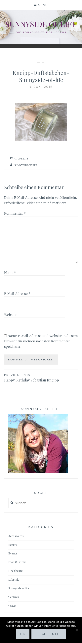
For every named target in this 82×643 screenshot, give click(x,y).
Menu (43, 5)
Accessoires (16, 536)
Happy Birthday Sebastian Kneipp (31, 377)
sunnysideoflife (25, 165)
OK (22, 633)
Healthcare (15, 571)
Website (10, 315)
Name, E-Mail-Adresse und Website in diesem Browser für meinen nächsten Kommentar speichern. (41, 341)
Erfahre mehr (48, 633)
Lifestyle (13, 579)
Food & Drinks (17, 562)
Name (10, 273)
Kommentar (15, 213)
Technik (13, 597)
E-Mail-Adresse (17, 294)
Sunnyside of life (41, 24)
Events (12, 553)
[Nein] (77, 630)
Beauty (12, 545)
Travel (12, 606)
